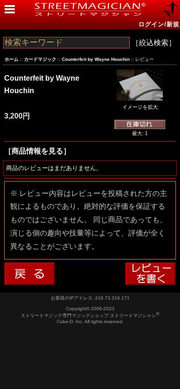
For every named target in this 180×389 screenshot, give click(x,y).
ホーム (11, 59)
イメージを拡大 (140, 107)
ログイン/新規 (159, 24)
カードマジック (40, 59)
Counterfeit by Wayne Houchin (96, 59)
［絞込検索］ (154, 43)
